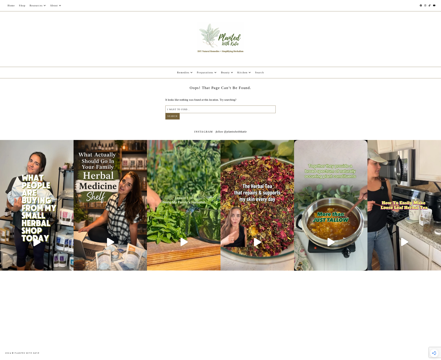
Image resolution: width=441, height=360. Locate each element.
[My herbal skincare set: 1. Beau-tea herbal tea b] (257, 242)
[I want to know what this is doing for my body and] (37, 242)
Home (11, 5)
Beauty (225, 72)
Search (172, 116)
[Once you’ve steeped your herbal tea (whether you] (404, 242)
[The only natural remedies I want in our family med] (110, 242)
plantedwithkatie (237, 131)
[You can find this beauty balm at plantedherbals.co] (331, 242)
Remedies (183, 72)
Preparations (205, 72)
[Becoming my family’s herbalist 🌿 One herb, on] (183, 242)
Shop (22, 5)
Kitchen (242, 72)
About (54, 5)
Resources (36, 5)
